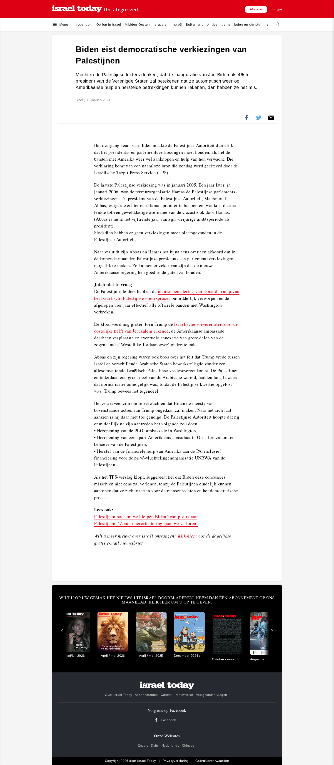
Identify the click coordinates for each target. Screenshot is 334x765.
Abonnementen (146, 695)
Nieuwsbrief (184, 695)
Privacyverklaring (176, 760)
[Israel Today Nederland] (77, 9)
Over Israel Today (118, 695)
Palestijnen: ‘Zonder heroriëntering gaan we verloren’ (146, 523)
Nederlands (170, 745)
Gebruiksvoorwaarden (212, 760)
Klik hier (186, 536)
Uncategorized (121, 9)
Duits (155, 745)
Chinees (188, 745)
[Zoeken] (275, 24)
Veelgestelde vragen (211, 695)
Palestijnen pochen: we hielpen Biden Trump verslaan (145, 516)
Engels (143, 745)
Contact (166, 695)
